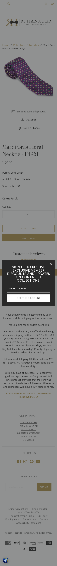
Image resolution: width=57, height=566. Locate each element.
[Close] (51, 264)
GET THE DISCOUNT (28, 298)
